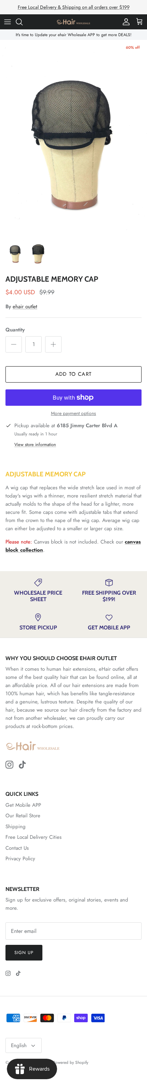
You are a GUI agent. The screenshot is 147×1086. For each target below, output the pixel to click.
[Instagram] (9, 765)
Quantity (15, 329)
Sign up (24, 952)
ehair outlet (25, 306)
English (19, 1045)
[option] (73, 137)
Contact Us (17, 848)
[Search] (22, 21)
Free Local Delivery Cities (33, 837)
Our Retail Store (22, 815)
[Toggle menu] (7, 21)
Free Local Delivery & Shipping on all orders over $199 (74, 7)
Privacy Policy (20, 858)
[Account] (124, 21)
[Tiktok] (22, 765)
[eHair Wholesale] (73, 21)
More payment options (73, 413)
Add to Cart (73, 374)
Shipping (15, 826)
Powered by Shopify (70, 1062)
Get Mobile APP (23, 805)
